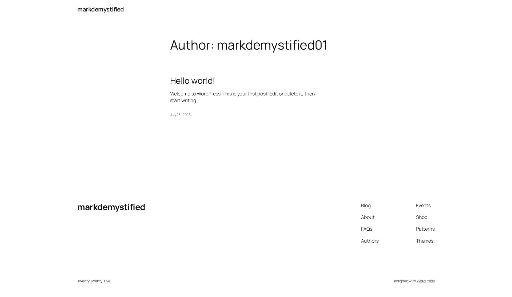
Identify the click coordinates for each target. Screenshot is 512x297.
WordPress (426, 280)
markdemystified (100, 9)
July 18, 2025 (180, 114)
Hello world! (192, 80)
